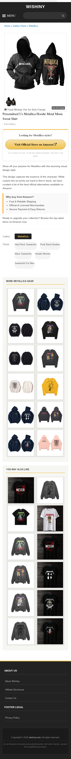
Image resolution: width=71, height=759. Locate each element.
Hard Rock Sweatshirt (26, 244)
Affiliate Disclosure (14, 689)
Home (7, 26)
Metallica (33, 26)
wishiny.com (35, 737)
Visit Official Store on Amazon (34, 144)
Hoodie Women (42, 253)
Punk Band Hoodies (50, 244)
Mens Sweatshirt (23, 253)
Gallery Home (19, 26)
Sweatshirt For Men (24, 263)
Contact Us (10, 698)
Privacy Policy (12, 717)
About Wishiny (12, 681)
